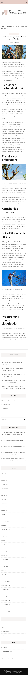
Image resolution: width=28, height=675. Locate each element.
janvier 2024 (5, 507)
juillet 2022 (4, 537)
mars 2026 (4, 480)
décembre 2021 (6, 559)
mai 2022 (4, 544)
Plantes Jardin (14, 33)
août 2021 (4, 570)
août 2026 (4, 473)
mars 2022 (4, 551)
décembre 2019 (6, 600)
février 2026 (5, 484)
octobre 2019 (5, 608)
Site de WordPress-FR (7, 659)
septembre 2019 (6, 611)
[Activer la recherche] (26, 2)
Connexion (4, 647)
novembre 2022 (6, 522)
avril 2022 (4, 548)
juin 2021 (4, 574)
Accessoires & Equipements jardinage (11, 400)
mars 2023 (4, 510)
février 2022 (5, 555)
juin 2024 (4, 499)
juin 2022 (4, 540)
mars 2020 (4, 596)
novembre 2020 (6, 585)
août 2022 (4, 533)
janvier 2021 (5, 578)
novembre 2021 (6, 563)
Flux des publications (7, 651)
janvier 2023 (5, 514)
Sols (3, 412)
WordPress (19, 672)
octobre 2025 (5, 488)
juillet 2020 (4, 593)
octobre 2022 (5, 525)
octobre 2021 (5, 566)
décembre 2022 (6, 518)
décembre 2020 (6, 581)
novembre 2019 (6, 604)
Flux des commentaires (7, 655)
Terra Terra (13, 670)
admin (11, 42)
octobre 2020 (5, 589)
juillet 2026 (4, 477)
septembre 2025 (6, 492)
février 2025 (5, 495)
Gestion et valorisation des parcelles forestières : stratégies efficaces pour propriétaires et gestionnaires (13, 362)
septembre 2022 (6, 529)
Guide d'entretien (6, 404)
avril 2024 (4, 503)
